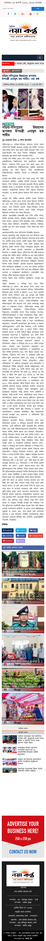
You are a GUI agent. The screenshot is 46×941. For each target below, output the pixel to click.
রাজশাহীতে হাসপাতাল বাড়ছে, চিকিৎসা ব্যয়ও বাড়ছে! (21, 601)
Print (21, 541)
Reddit (22, 535)
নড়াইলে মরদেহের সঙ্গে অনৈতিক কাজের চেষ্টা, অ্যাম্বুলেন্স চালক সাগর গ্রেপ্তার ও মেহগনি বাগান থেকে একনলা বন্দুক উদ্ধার (31, 739)
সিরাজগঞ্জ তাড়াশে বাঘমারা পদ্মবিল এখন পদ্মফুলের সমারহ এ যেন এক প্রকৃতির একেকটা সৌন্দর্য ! (23, 686)
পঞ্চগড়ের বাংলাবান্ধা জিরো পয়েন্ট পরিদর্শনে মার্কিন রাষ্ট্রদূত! (30, 769)
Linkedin (8, 535)
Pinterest (9, 541)
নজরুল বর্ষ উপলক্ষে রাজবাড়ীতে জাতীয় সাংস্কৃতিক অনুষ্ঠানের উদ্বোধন (29, 761)
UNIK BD (28, 938)
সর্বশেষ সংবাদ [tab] (23, 728)
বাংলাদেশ (17, 71)
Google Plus (37, 535)
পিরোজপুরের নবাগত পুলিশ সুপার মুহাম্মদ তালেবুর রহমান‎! (20, 630)
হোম (7, 71)
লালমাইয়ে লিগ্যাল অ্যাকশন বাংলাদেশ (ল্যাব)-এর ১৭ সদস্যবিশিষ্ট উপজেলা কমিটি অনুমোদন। (28, 751)
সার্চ (38, 9)
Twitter (22, 530)
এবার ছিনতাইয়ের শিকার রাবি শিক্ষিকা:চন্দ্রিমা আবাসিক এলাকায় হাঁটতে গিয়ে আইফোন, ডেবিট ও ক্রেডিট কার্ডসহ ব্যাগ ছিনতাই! (22, 572)
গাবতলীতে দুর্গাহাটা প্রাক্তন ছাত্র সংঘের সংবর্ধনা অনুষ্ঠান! (22, 721)
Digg (34, 530)
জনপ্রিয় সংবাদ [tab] (23, 732)
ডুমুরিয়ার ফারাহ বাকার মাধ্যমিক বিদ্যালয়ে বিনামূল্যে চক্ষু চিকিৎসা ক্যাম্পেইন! (20, 663)
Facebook (8, 530)
